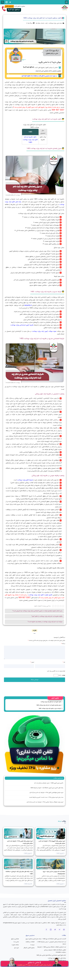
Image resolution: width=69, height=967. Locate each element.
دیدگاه (63, 644)
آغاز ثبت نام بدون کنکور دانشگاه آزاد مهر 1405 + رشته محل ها (50, 939)
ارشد (46, 23)
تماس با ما (16, 942)
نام (64, 662)
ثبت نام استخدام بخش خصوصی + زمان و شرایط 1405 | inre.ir (51, 943)
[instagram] (6, 2)
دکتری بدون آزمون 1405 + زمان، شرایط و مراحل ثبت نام (48, 783)
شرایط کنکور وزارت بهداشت (25, 480)
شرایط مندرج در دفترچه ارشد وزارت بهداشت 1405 (50, 708)
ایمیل (32, 662)
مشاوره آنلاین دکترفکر (29, 948)
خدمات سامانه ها (40, 23)
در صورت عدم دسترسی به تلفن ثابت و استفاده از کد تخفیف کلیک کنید (39, 76)
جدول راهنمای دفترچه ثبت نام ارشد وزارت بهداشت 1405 (48, 705)
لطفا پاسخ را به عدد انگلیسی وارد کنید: (56, 671)
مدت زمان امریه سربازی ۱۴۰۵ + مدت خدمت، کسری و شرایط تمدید (46, 797)
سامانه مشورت (15, 945)
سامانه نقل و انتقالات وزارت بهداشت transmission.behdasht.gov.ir (57, 959)
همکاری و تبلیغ (15, 939)
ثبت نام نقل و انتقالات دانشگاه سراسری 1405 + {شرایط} (51, 947)
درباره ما (32, 945)
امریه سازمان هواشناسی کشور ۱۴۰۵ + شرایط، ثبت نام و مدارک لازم (46, 793)
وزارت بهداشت (52, 23)
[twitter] (55, 929)
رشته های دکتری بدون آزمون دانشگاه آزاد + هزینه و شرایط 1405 (46, 788)
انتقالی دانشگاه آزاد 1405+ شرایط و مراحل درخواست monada (55, 951)
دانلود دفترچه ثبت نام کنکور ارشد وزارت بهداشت (51, 702)
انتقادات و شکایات (30, 942)
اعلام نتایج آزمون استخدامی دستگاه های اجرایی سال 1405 (51, 955)
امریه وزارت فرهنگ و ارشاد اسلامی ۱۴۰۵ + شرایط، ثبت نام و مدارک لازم (45, 802)
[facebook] (46, 929)
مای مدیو (16, 948)
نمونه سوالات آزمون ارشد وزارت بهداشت (44, 331)
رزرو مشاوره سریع (30, 939)
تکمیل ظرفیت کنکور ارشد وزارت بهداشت (40, 595)
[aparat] (63, 929)
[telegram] (10, 2)
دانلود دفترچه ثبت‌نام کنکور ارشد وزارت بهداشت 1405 (30, 140)
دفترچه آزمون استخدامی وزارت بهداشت (22, 325)
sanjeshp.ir (28, 305)
